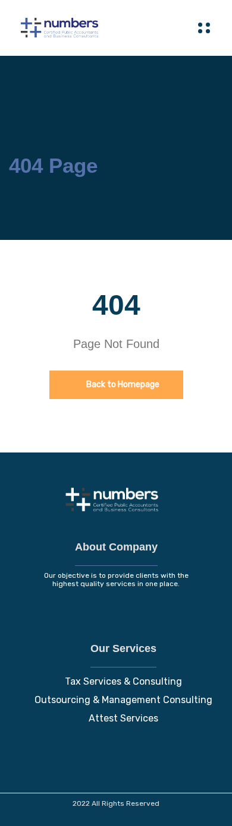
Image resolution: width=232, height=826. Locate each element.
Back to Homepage (121, 384)
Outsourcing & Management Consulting (123, 699)
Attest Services (123, 718)
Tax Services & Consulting (123, 681)
